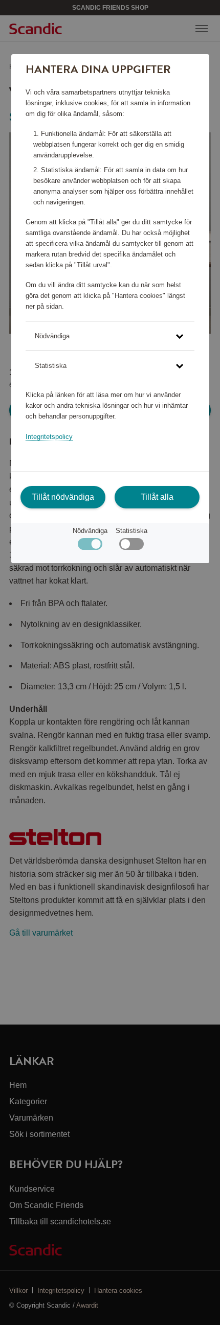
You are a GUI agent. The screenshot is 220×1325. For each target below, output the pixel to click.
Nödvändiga (90, 530)
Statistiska (131, 530)
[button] (110, 336)
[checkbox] (131, 546)
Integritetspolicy (49, 436)
